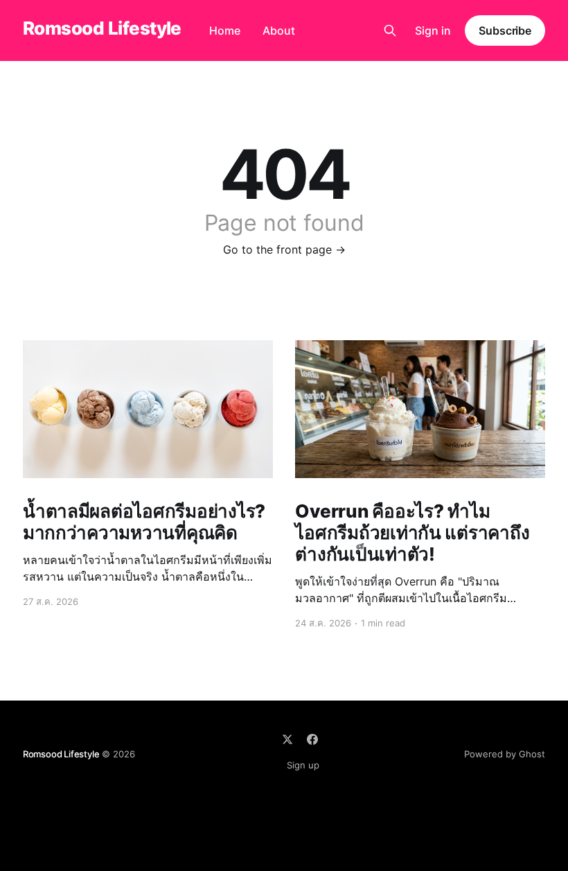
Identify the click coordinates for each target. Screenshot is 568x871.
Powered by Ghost (504, 753)
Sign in (433, 30)
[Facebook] (312, 739)
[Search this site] (390, 30)
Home (224, 30)
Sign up (303, 765)
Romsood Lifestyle (102, 28)
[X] (287, 739)
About (279, 30)
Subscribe (505, 30)
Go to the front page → (284, 249)
